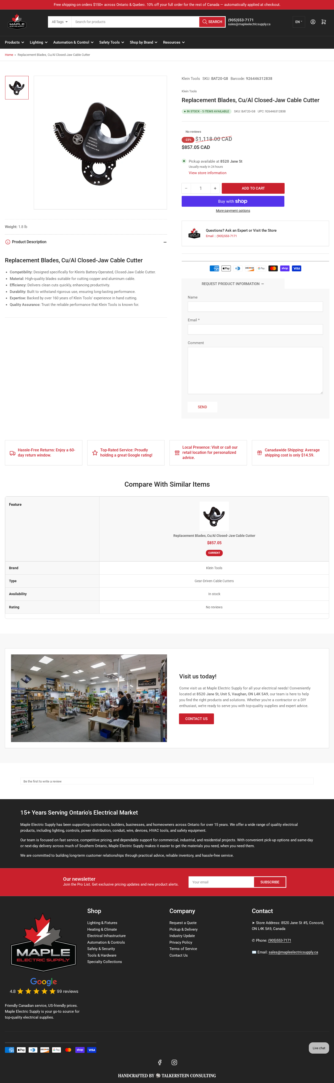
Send (202, 407)
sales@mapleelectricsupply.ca (293, 952)
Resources (171, 42)
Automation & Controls (106, 942)
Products (12, 42)
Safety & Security (101, 949)
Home (9, 55)
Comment (196, 343)
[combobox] (149, 22)
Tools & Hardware (101, 955)
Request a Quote (183, 923)
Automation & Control (71, 42)
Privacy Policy (180, 942)
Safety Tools (109, 42)
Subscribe (269, 882)
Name (193, 297)
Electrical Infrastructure (106, 936)
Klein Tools (191, 78)
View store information (207, 173)
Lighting (36, 42)
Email (210, 236)
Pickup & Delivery (183, 929)
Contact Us (196, 719)
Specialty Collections (104, 962)
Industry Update (182, 936)
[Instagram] (174, 1062)
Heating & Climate (102, 929)
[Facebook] (160, 1062)
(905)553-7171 (227, 236)
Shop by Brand (141, 42)
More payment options (233, 211)
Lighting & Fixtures (102, 923)
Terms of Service (183, 949)
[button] (183, 132)
